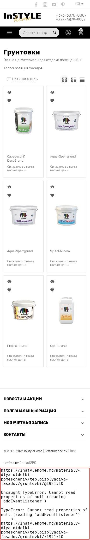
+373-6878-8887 (71, 15)
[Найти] (54, 32)
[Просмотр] (10, 92)
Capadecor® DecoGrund (16, 158)
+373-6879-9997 (70, 20)
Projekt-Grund (17, 346)
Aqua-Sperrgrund (63, 156)
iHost (72, 451)
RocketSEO (27, 463)
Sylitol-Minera (60, 251)
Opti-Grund (58, 346)
